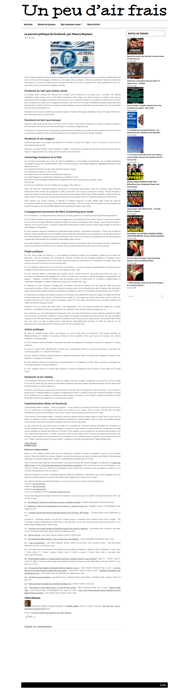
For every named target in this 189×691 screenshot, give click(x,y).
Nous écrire (93, 24)
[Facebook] (29, 446)
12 (117, 288)
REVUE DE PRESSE (138, 33)
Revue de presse (46, 24)
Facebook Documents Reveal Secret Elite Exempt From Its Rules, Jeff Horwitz (58, 513)
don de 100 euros (39, 489)
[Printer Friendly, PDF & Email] (30, 617)
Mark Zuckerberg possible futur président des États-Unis (50, 584)
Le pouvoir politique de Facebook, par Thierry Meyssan (51, 613)
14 (45, 339)
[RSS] (27, 446)
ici (35, 498)
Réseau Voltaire (73, 606)
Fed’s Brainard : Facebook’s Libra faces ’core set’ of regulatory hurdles (54, 502)
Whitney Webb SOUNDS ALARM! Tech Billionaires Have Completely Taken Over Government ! (143, 184)
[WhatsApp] (33, 446)
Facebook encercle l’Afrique (39, 577)
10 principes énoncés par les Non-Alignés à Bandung (61, 465)
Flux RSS (163, 685)
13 (83, 324)
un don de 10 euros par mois (59, 492)
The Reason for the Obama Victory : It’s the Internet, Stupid (52, 588)
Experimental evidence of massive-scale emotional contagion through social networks (62, 559)
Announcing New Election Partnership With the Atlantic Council (53, 568)
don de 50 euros (39, 486)
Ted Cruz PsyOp (34, 535)
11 (84, 282)
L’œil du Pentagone (36, 543)
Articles (28, 24)
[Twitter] (31, 446)
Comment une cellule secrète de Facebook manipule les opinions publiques (58, 529)
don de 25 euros (39, 484)
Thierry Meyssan (30, 443)
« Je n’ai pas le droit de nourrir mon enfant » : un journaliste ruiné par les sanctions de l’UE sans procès (145, 157)
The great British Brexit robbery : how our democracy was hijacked (53, 539)
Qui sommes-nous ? (71, 24)
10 (78, 270)
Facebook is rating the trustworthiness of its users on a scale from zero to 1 (58, 506)
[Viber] (36, 446)
